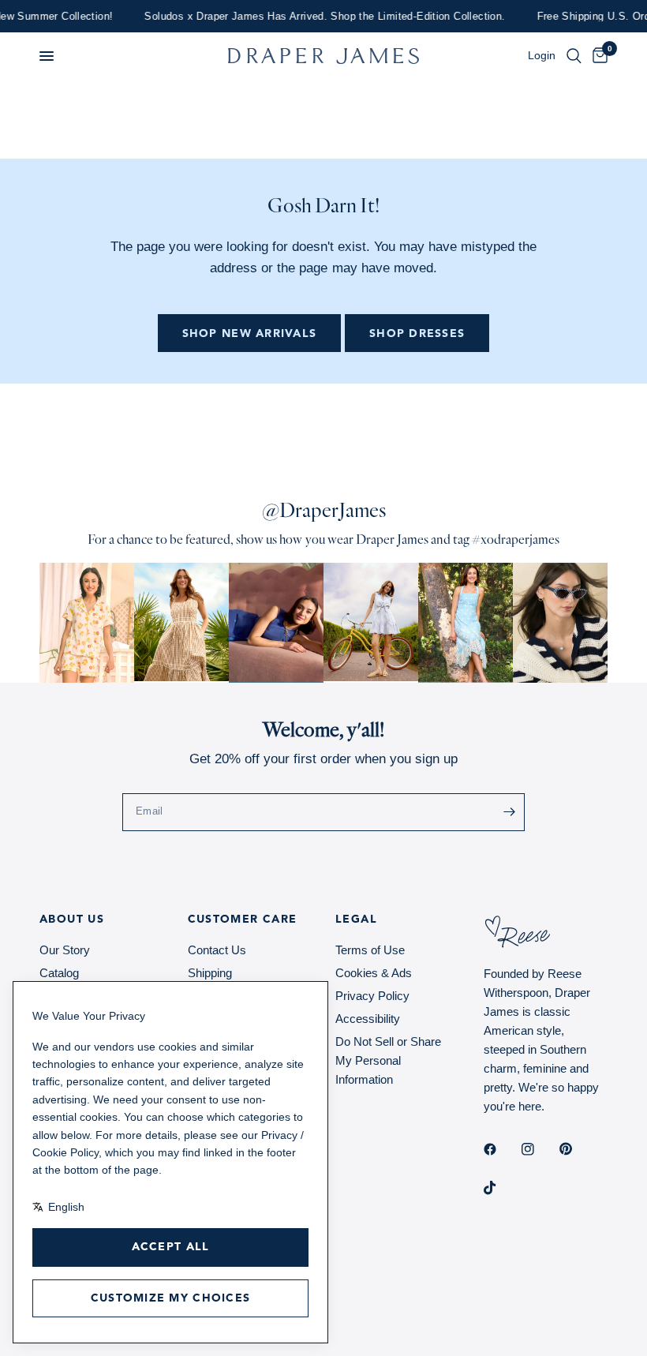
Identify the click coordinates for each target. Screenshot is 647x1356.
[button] (46, 56)
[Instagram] (539, 1149)
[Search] (574, 56)
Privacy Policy (372, 995)
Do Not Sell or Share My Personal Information (388, 1060)
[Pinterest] (576, 1149)
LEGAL (356, 919)
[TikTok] (501, 1188)
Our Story (64, 950)
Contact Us (217, 950)
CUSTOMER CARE (242, 919)
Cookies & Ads (373, 973)
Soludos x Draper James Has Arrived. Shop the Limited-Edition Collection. (309, 16)
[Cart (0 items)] (597, 56)
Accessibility (367, 1018)
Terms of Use (370, 950)
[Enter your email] (509, 812)
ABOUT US (71, 919)
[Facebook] (501, 1149)
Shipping (210, 973)
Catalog (59, 973)
